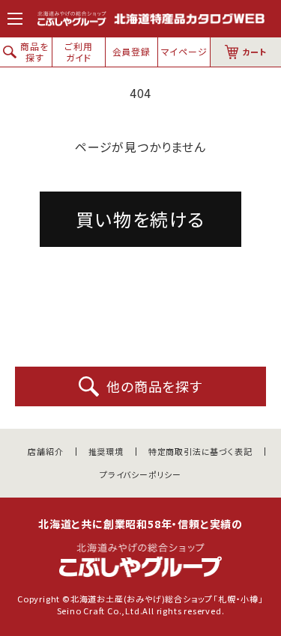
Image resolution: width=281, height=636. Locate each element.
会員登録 (131, 51)
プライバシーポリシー (140, 475)
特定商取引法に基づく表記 (200, 451)
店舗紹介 (45, 451)
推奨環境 (106, 451)
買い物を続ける (140, 219)
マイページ (184, 51)
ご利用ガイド (78, 51)
